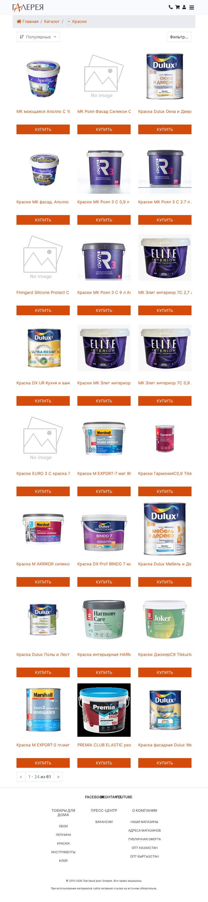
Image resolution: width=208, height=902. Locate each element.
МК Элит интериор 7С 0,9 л (165, 382)
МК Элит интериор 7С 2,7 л (165, 292)
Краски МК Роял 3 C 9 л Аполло (109, 292)
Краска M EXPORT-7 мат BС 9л (108, 473)
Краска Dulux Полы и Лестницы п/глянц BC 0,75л (65, 654)
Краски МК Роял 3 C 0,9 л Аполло (111, 201)
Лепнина (63, 835)
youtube (123, 797)
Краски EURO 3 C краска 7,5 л (46, 473)
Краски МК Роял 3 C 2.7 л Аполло (172, 201)
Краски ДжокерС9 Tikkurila (165, 654)
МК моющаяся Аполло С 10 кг (46, 111)
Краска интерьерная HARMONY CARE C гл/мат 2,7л (128, 654)
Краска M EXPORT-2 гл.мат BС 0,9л (51, 744)
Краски (79, 21)
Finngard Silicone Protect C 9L (45, 292)
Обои (63, 826)
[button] (184, 7)
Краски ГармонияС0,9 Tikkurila (169, 473)
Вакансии (104, 822)
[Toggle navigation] (191, 7)
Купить (43, 129)
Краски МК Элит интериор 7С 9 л (111, 382)
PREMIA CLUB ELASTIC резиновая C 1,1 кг (118, 744)
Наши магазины (144, 822)
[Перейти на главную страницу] (28, 7)
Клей (63, 861)
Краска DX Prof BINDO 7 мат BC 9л (112, 563)
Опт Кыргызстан (144, 856)
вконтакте (111, 797)
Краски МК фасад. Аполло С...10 (48, 201)
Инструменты (63, 852)
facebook (94, 797)
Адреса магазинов (144, 830)
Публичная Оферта (144, 839)
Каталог (52, 21)
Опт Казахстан (145, 848)
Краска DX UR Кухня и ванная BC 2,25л (55, 382)
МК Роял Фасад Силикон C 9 (106, 111)
